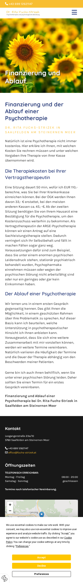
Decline (41, 565)
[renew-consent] (4, 578)
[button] (62, 13)
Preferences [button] (22, 546)
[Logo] (23, 13)
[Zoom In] (10, 505)
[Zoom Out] (10, 511)
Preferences (41, 574)
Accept (41, 557)
